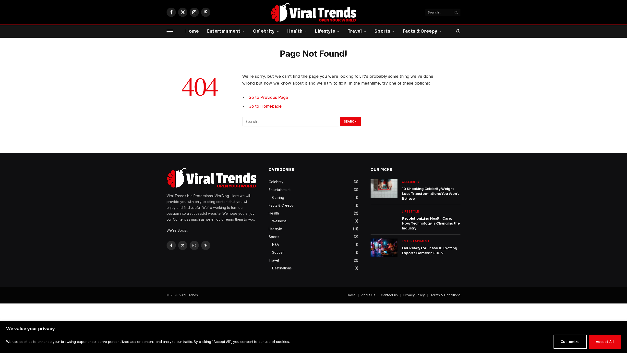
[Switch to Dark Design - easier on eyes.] (457, 31)
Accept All (605, 342)
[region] (313, 337)
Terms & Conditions (445, 295)
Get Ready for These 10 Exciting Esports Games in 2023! (429, 250)
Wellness (279, 221)
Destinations (282, 268)
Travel (355, 31)
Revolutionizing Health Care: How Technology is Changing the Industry (431, 223)
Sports (382, 31)
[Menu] (170, 31)
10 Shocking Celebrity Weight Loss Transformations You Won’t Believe (430, 194)
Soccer (278, 252)
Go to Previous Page (268, 97)
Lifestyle (325, 31)
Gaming (278, 197)
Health (294, 31)
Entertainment (223, 31)
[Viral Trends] (313, 12)
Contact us (389, 295)
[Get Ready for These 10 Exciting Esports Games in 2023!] (384, 248)
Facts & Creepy (420, 31)
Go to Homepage (265, 106)
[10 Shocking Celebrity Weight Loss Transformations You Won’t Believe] (384, 188)
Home (192, 31)
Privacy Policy (414, 295)
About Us (368, 295)
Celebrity (264, 31)
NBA (275, 244)
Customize (570, 342)
